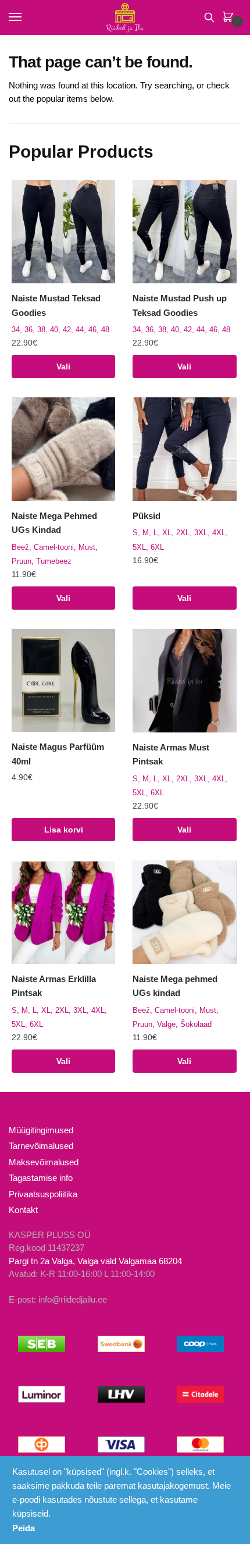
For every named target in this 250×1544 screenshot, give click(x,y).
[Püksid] (184, 449)
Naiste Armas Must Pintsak (171, 754)
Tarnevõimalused (41, 1146)
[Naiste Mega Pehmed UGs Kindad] (63, 449)
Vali (63, 366)
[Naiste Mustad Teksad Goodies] (63, 231)
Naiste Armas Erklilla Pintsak (54, 986)
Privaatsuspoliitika (43, 1194)
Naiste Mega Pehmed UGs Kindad (54, 523)
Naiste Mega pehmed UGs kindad (175, 986)
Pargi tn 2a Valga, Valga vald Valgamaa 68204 (95, 1261)
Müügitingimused (41, 1130)
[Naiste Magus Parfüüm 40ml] (63, 680)
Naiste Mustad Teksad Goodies (56, 305)
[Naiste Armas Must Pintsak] (184, 680)
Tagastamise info (41, 1178)
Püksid (146, 516)
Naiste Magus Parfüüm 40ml (58, 754)
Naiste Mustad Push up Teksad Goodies (180, 305)
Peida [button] (23, 1528)
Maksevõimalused (43, 1162)
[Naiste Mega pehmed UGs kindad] (184, 912)
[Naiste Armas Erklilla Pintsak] (63, 912)
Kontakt (23, 1210)
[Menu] (26, 17)
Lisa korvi (63, 829)
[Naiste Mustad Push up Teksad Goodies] (184, 231)
